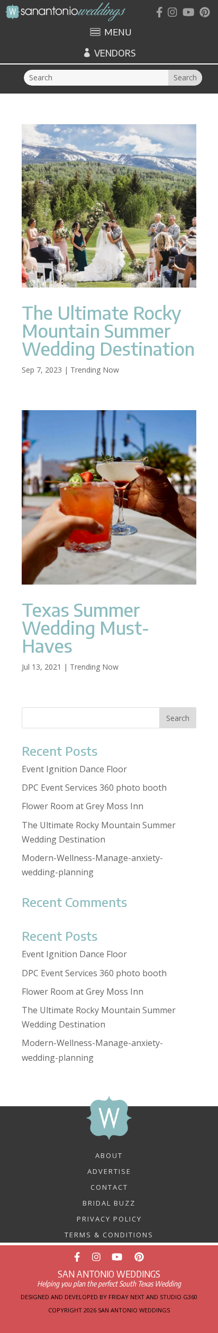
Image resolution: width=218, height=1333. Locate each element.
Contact (109, 1186)
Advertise (109, 1171)
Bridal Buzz (109, 1202)
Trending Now (94, 370)
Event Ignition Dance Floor (74, 769)
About (109, 1155)
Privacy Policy (109, 1218)
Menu (117, 33)
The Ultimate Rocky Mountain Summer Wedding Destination (108, 330)
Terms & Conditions (109, 1234)
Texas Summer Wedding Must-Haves (85, 627)
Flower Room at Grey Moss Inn (82, 806)
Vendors (114, 53)
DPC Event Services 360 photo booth (94, 787)
